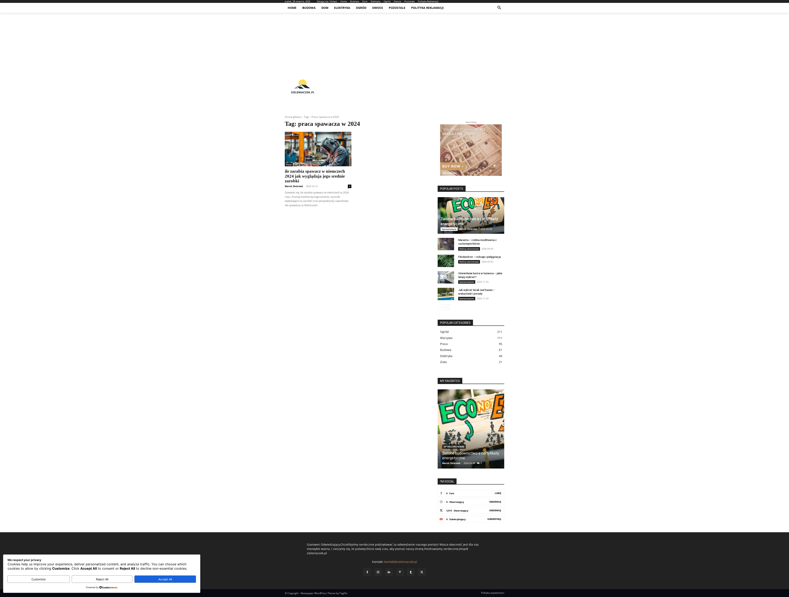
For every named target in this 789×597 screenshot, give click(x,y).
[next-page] (446, 307)
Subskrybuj (494, 519)
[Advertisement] (394, 41)
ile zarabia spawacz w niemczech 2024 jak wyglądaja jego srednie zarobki (315, 176)
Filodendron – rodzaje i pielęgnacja (479, 256)
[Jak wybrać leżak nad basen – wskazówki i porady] (446, 294)
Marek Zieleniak (294, 186)
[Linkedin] (389, 572)
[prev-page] (440, 307)
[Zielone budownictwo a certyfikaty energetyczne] (471, 215)
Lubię (498, 493)
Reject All (102, 579)
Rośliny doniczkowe (469, 248)
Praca (289, 164)
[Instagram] (378, 572)
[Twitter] (422, 572)
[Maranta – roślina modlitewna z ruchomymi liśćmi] (446, 244)
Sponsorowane (449, 229)
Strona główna (293, 117)
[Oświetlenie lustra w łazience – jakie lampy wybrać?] (446, 277)
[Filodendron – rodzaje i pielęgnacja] (446, 261)
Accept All (165, 579)
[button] (499, 8)
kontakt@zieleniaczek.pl (400, 562)
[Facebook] (367, 572)
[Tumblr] (411, 572)
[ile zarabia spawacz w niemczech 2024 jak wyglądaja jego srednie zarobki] (318, 149)
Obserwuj (495, 501)
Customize (38, 579)
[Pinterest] (400, 572)
